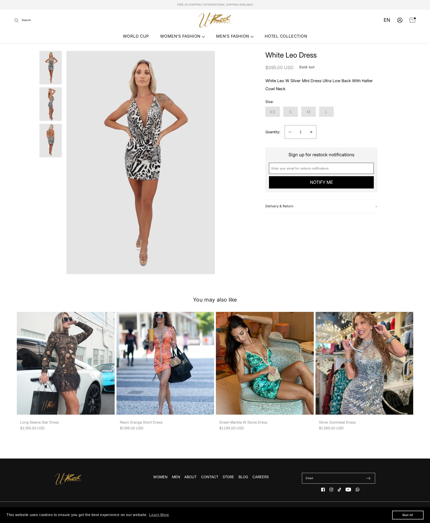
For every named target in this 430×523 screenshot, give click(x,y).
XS (273, 111)
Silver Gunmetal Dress (337, 422)
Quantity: (272, 132)
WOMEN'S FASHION (181, 36)
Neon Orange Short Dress (141, 422)
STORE (228, 477)
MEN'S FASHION (233, 36)
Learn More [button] (159, 515)
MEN (176, 477)
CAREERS (260, 477)
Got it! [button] (407, 515)
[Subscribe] (368, 478)
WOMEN (160, 477)
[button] (23, 20)
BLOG (243, 477)
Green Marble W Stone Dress (243, 422)
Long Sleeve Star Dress (39, 422)
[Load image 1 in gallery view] (50, 67)
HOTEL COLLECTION (286, 36)
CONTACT (209, 477)
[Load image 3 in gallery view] (50, 140)
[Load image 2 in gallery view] (50, 104)
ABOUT (190, 477)
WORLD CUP (136, 36)
